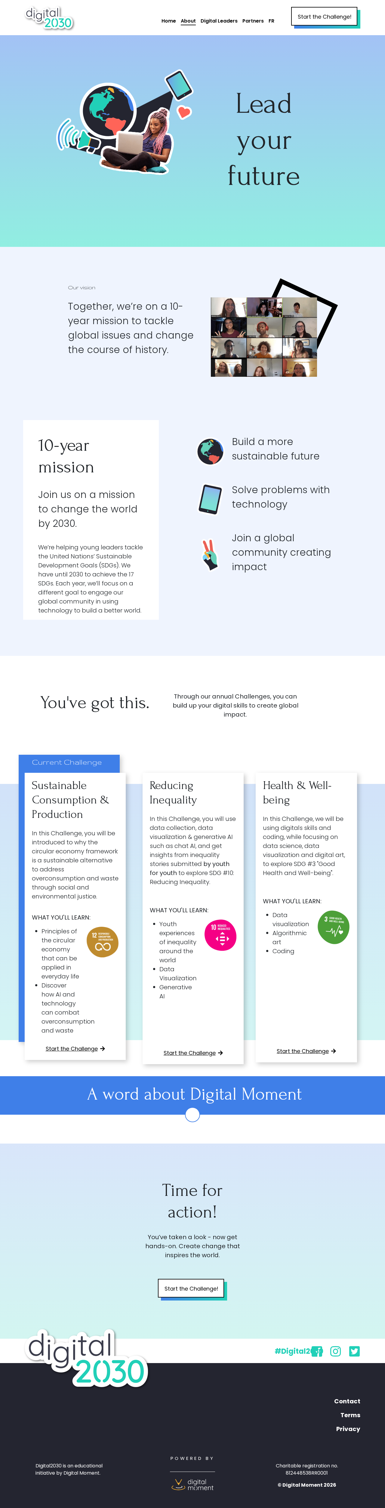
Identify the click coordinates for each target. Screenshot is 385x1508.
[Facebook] (317, 1354)
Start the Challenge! (325, 16)
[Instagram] (335, 1354)
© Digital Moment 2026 (307, 1485)
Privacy (348, 1429)
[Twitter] (354, 1354)
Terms (350, 1415)
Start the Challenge (72, 1048)
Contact (347, 1401)
